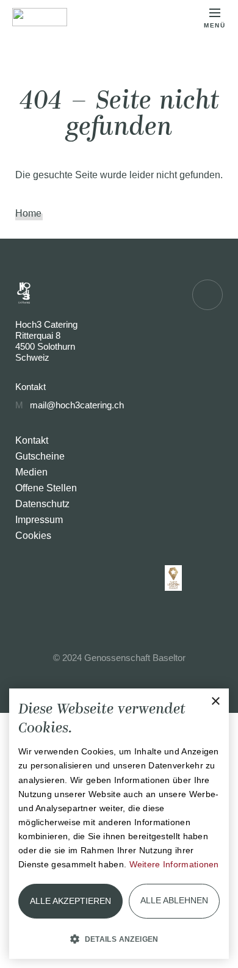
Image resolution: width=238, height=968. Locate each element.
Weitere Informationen (174, 864)
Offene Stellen (46, 488)
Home (28, 213)
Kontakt (31, 440)
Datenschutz (42, 504)
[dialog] (119, 823)
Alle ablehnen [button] (174, 900)
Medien (31, 472)
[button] (119, 938)
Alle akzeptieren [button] (70, 901)
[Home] (39, 17)
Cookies (33, 535)
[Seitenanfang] (207, 295)
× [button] (215, 701)
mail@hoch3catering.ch (77, 405)
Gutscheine (40, 456)
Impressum (39, 520)
